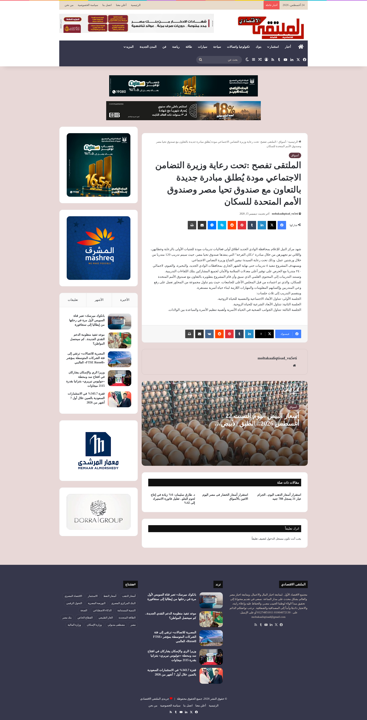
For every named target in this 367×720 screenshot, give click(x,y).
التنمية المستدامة (126, 610)
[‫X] (272, 225)
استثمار (274, 46)
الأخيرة (124, 299)
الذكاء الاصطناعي (102, 610)
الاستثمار (92, 595)
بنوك (258, 46)
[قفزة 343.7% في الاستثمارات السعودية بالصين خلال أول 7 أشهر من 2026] (119, 399)
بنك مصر (67, 617)
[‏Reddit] (232, 225)
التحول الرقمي (74, 603)
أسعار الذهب (129, 595)
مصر (133, 624)
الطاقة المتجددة (127, 617)
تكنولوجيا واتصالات (238, 46)
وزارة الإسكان (94, 624)
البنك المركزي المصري (123, 603)
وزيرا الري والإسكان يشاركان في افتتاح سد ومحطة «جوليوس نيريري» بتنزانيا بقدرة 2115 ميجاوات (172, 656)
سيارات (202, 46)
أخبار (288, 46)
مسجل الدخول (275, 538)
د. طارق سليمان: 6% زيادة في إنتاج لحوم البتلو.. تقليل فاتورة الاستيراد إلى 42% (173, 498)
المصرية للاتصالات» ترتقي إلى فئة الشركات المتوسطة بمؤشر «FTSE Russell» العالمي (85, 358)
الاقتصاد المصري (73, 595)
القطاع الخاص (85, 617)
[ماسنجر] (212, 225)
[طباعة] (192, 225)
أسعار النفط (109, 595)
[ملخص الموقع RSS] (255, 624)
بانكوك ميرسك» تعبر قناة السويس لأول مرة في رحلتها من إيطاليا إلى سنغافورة (87, 320)
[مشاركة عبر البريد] (202, 225)
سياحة (217, 46)
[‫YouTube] (265, 624)
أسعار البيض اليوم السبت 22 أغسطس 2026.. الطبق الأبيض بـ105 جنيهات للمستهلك (260, 423)
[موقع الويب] (294, 365)
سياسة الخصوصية (88, 5)
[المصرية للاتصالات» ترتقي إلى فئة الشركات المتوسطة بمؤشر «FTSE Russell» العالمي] (119, 359)
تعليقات (73, 299)
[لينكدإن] (262, 225)
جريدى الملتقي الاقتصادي (154, 698)
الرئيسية (136, 5)
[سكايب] (222, 225)
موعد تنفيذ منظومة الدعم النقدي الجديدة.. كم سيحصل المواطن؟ (87, 339)
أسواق (282, 141)
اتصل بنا (107, 5)
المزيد (130, 46)
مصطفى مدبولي (116, 624)
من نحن (69, 5)
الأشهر (99, 299)
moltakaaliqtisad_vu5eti (285, 213)
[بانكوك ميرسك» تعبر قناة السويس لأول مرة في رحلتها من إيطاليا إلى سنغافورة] (119, 321)
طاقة (189, 46)
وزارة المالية (74, 624)
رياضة (176, 46)
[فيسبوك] (282, 225)
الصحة (83, 610)
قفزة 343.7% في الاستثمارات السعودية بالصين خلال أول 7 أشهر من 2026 (86, 398)
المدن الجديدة (148, 46)
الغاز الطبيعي (106, 617)
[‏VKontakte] (209, 334)
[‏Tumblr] (252, 225)
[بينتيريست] (242, 225)
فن (164, 46)
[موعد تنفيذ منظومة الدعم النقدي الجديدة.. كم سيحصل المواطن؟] (119, 340)
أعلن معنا (121, 5)
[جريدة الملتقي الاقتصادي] (272, 27)
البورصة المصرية (96, 603)
